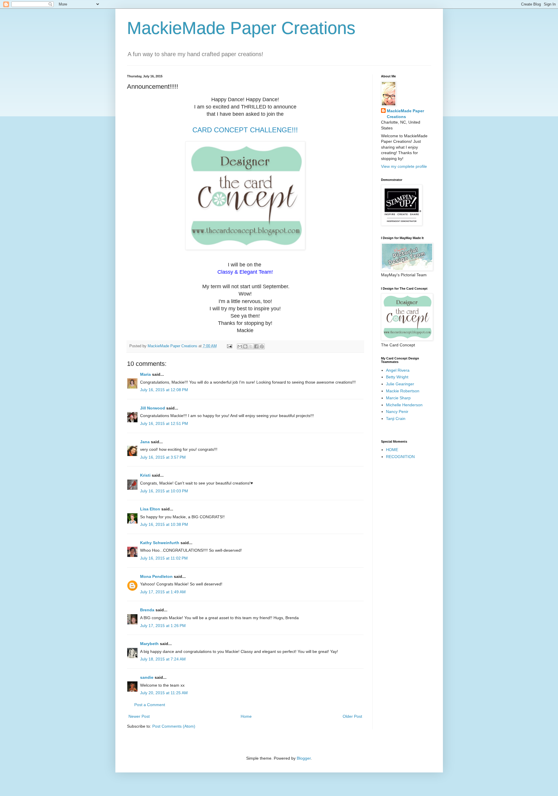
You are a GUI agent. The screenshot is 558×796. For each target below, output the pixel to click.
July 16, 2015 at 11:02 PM (164, 558)
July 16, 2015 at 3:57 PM (163, 457)
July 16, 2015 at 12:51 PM (164, 423)
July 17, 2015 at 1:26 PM (163, 625)
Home (246, 716)
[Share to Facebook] (256, 346)
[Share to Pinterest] (262, 346)
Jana (145, 441)
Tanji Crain (395, 418)
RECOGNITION (400, 456)
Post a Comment (149, 704)
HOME (392, 449)
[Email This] (240, 346)
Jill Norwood (152, 408)
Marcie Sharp (398, 398)
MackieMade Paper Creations (241, 28)
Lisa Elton (150, 509)
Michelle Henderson (404, 405)
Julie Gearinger (400, 384)
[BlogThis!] (245, 346)
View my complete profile (404, 166)
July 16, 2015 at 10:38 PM (164, 524)
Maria (145, 374)
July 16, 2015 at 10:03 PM (164, 491)
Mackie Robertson (402, 391)
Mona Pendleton (156, 576)
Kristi (146, 475)
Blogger (304, 758)
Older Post (352, 716)
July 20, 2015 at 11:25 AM (164, 692)
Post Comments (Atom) (173, 726)
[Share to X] (251, 346)
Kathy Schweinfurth (159, 542)
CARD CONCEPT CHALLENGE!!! (245, 130)
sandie (146, 677)
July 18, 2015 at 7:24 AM (163, 659)
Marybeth (149, 643)
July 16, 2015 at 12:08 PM (164, 389)
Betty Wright (397, 377)
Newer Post (139, 716)
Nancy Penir (397, 411)
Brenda (147, 610)
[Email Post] (229, 346)
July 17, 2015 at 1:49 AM (163, 592)
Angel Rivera (397, 370)
